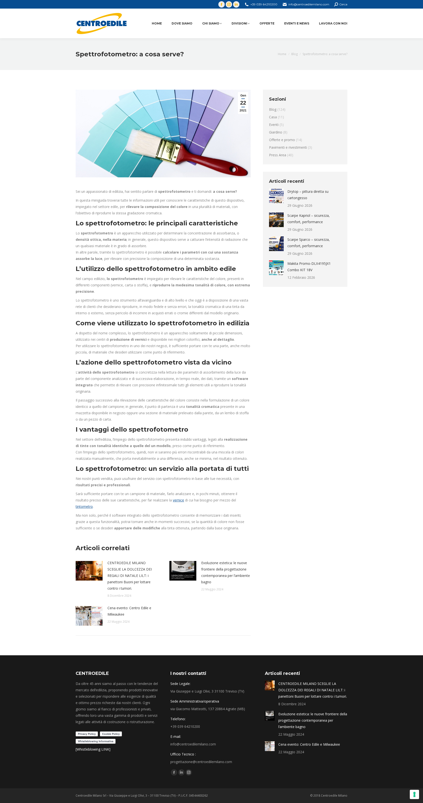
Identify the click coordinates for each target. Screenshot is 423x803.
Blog (272, 109)
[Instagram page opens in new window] (229, 4)
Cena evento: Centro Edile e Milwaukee (129, 611)
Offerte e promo (282, 139)
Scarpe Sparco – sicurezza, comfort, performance (308, 242)
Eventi (274, 124)
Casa (273, 117)
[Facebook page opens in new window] (221, 4)
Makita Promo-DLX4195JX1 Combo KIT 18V (309, 266)
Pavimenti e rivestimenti (288, 147)
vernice (178, 500)
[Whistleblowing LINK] (93, 749)
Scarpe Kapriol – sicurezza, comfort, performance (308, 218)
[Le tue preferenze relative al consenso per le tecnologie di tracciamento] (414, 794)
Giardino (275, 132)
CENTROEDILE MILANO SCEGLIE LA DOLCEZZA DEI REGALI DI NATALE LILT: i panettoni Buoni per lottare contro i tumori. (129, 575)
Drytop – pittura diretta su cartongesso (308, 194)
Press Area (277, 155)
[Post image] (89, 571)
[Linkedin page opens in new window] (236, 4)
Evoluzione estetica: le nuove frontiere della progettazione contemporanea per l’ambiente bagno (225, 572)
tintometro (84, 506)
